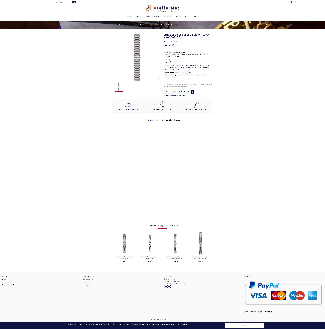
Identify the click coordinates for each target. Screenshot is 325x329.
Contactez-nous (267, 311)
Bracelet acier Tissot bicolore (171, 52)
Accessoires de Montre (8, 285)
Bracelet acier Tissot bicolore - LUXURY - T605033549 (175, 257)
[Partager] (171, 41)
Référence (127, 144)
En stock (141, 144)
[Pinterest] (176, 41)
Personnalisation (182, 324)
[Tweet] (174, 41)
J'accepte (244, 325)
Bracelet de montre (170, 72)
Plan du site (86, 287)
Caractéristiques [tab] (171, 120)
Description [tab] (151, 120)
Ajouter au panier (180, 92)
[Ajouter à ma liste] (192, 92)
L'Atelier (4, 279)
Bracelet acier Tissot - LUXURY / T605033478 (150, 257)
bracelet (168, 75)
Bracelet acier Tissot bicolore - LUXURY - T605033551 (201, 257)
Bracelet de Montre (7, 281)
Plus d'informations (171, 324)
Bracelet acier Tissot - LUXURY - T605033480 (124, 257)
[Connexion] (295, 2)
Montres (4, 283)
